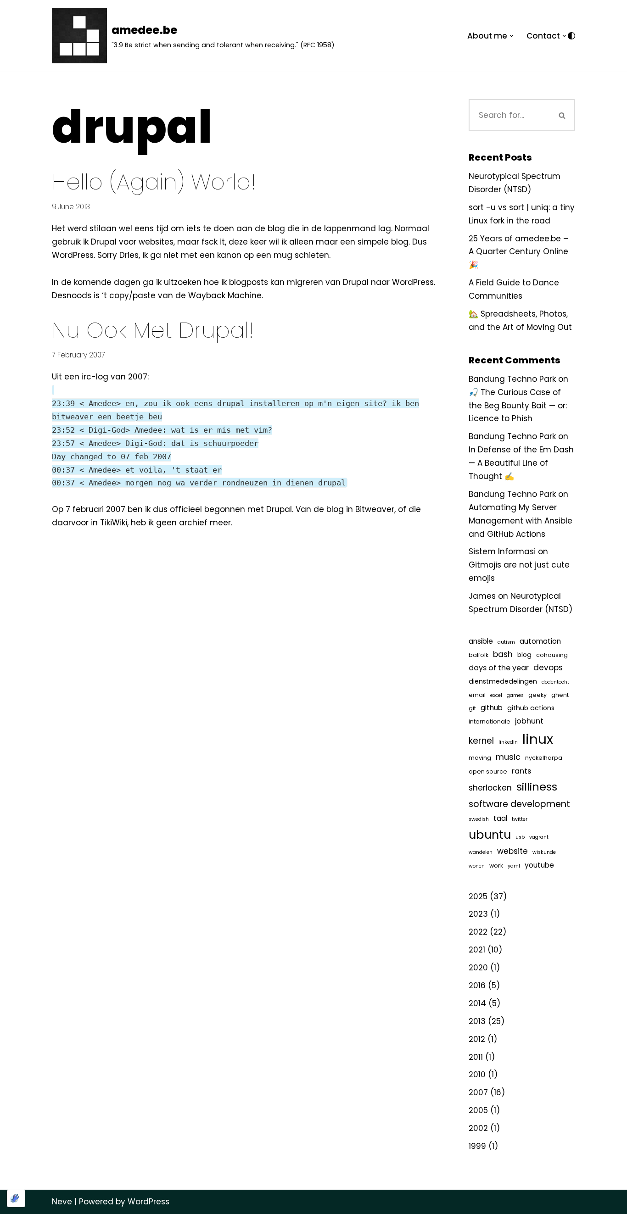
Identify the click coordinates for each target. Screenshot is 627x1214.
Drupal (104, 241)
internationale (489, 721)
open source (488, 771)
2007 (478, 1092)
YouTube (539, 865)
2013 (477, 1021)
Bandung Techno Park (512, 378)
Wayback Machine (225, 295)
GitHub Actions (530, 708)
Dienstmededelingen (503, 681)
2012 (477, 1039)
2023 (478, 913)
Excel (496, 695)
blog (524, 654)
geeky (537, 695)
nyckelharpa (543, 758)
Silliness (536, 786)
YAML (514, 866)
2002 (478, 1128)
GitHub (492, 708)
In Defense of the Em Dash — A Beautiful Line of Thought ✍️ (521, 463)
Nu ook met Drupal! (153, 330)
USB (520, 837)
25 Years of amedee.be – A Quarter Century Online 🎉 (518, 252)
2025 (478, 896)
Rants (521, 771)
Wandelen (481, 852)
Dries (129, 255)
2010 (477, 1074)
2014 (477, 1003)
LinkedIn (508, 742)
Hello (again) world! (154, 182)
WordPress (73, 255)
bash (503, 654)
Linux (537, 739)
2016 (477, 985)
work (496, 865)
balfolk (478, 655)
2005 (478, 1110)
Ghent (560, 695)
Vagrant (539, 837)
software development (519, 803)
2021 (477, 949)
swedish (479, 819)
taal (500, 818)
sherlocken (490, 787)
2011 (476, 1057)
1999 (477, 1146)
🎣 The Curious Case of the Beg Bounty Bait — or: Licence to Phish (518, 405)
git (472, 708)
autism (506, 642)
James (482, 595)
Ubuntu (490, 834)
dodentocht (555, 682)
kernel (481, 741)
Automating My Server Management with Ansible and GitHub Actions (520, 521)
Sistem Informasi (502, 551)
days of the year (499, 668)
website (512, 851)
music (508, 757)
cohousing (552, 655)
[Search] (562, 115)
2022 (478, 931)
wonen (477, 866)
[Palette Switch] (571, 35)
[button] (511, 36)
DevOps (548, 667)
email (477, 695)
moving (480, 758)
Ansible (481, 641)
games (515, 695)
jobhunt (529, 721)
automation (540, 641)
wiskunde (544, 852)
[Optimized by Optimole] (16, 1198)
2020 (478, 967)
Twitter (519, 819)
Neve (62, 1201)
